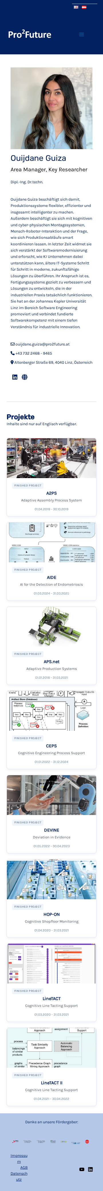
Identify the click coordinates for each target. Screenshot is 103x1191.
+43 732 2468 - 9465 (33, 353)
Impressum (19, 1158)
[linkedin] (15, 377)
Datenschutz (19, 1176)
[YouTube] (81, 1169)
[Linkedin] (90, 1169)
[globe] (24, 377)
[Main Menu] (81, 34)
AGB (24, 1167)
